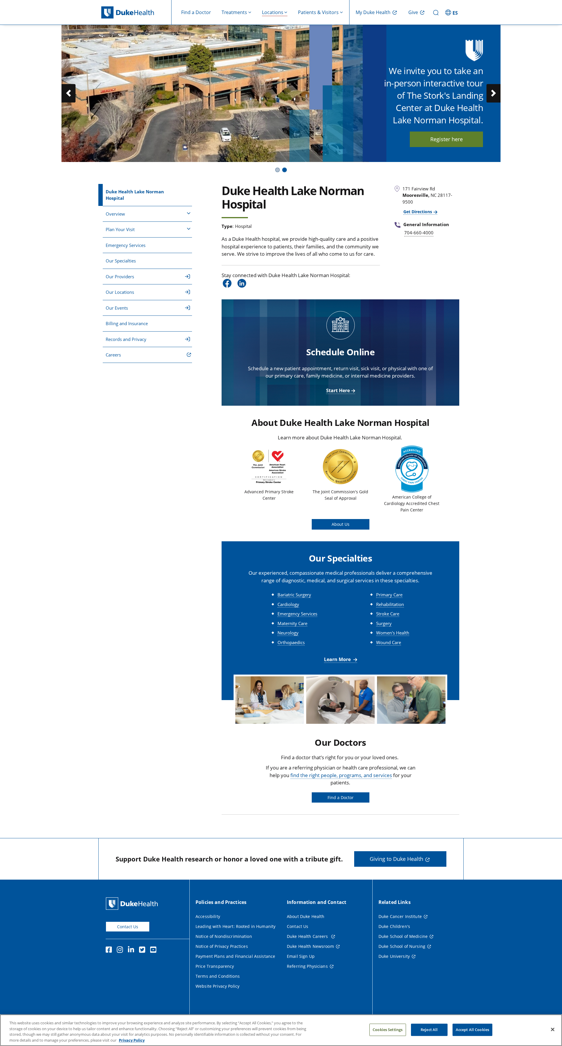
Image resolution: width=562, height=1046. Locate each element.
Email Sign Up (301, 956)
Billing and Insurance (127, 323)
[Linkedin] (132, 950)
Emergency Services (125, 245)
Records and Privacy (126, 339)
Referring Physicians (307, 966)
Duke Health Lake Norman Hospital (135, 195)
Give (413, 12)
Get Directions (417, 211)
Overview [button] (115, 214)
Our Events (117, 308)
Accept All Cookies (472, 1029)
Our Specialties (121, 261)
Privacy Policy (132, 1039)
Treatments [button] (234, 12)
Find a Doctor (196, 12)
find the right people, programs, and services (341, 775)
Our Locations (120, 292)
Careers (113, 355)
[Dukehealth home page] (136, 12)
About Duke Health (305, 916)
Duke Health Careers (308, 936)
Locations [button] (272, 12)
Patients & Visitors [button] (318, 12)
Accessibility (208, 916)
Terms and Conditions (218, 976)
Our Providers (120, 276)
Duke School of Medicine (403, 936)
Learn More (338, 659)
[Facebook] (110, 950)
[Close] (552, 1029)
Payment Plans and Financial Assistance (235, 956)
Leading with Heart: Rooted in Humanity (235, 926)
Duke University (394, 956)
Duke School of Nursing (401, 946)
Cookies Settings (387, 1029)
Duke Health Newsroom (310, 946)
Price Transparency (215, 966)
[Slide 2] (284, 170)
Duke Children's (394, 926)
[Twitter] (143, 950)
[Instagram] (121, 950)
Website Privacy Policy (217, 986)
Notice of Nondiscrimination (224, 936)
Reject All (429, 1029)
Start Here (338, 390)
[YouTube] (154, 950)
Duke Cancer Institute (400, 916)
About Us (340, 524)
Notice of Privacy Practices (222, 946)
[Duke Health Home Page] (133, 903)
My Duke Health (373, 12)
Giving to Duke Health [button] (396, 858)
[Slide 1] (277, 170)
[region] (281, 1030)
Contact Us (127, 926)
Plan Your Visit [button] (120, 229)
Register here (446, 139)
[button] (452, 12)
